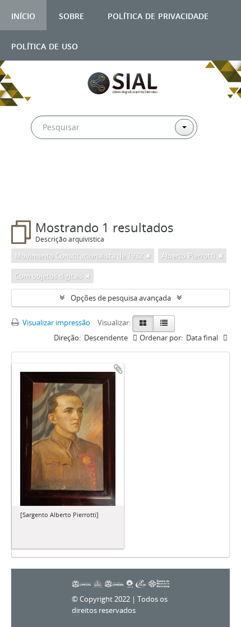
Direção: (67, 338)
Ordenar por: (161, 338)
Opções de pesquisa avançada (121, 298)
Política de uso (44, 45)
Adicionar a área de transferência (118, 369)
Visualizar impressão (55, 322)
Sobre (71, 14)
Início (23, 14)
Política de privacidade (158, 14)
